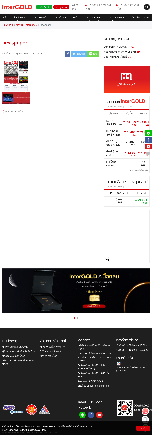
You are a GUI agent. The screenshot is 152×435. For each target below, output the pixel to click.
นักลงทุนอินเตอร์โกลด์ (13, 356)
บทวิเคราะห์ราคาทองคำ (53, 347)
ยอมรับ (143, 428)
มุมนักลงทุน (75, 18)
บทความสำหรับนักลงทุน (15, 347)
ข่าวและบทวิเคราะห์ (93, 18)
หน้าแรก (5, 18)
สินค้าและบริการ (19, 18)
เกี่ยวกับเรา (135, 18)
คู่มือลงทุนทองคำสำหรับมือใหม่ (18, 351)
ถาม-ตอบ (147, 18)
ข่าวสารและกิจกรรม (117, 18)
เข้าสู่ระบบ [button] (61, 7)
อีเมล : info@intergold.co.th (95, 385)
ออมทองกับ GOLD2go (41, 18)
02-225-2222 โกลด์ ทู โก (128, 7)
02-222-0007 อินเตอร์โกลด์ (98, 7)
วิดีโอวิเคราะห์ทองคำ (51, 351)
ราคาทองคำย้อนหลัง (139, 170)
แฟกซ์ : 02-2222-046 (92, 381)
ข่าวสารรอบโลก (48, 356)
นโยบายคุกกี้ (40, 430)
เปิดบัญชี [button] (44, 7)
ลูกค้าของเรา (61, 18)
